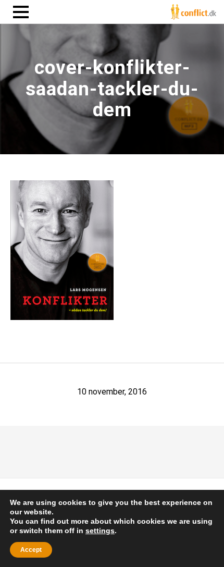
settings (100, 530)
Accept (31, 549)
